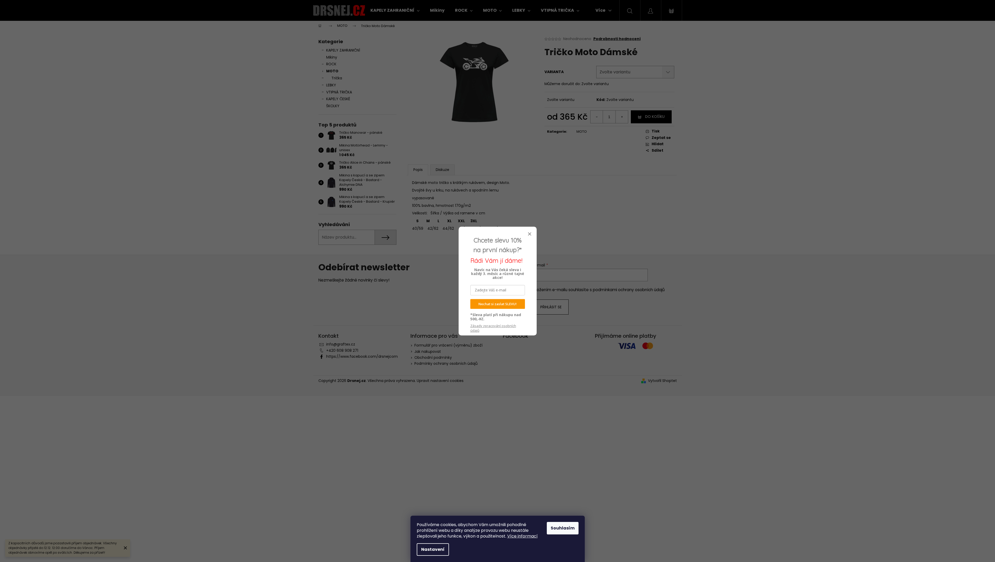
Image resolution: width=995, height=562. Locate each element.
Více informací (522, 536)
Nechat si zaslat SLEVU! (497, 304)
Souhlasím (563, 528)
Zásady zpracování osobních (493, 328)
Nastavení (433, 549)
